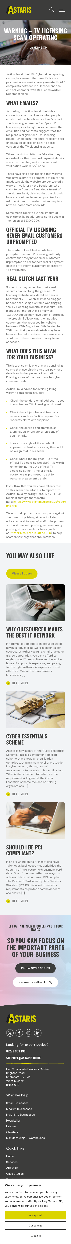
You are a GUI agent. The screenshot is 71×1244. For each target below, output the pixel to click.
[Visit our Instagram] (28, 1033)
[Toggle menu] (51, 9)
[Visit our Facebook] (19, 1033)
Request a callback (32, 982)
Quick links (15, 1148)
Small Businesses (17, 1103)
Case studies (15, 1174)
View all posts (22, 573)
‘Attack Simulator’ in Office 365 (30, 533)
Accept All (35, 1215)
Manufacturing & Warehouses (25, 1138)
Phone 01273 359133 (35, 968)
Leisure (11, 1126)
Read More (20, 683)
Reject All (35, 1236)
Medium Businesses (19, 1109)
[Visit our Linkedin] (37, 1033)
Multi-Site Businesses (20, 1115)
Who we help (17, 1095)
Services (12, 1162)
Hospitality (13, 1121)
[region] (35, 1211)
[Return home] (18, 10)
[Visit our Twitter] (10, 1033)
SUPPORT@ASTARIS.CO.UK (23, 1058)
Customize (35, 1225)
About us (12, 1168)
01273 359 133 (16, 1051)
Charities (12, 1132)
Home (10, 1156)
